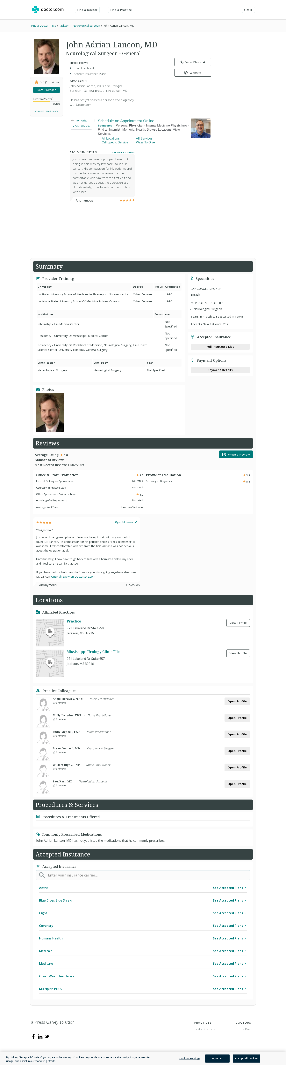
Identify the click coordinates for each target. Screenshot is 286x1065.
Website (196, 73)
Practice (74, 621)
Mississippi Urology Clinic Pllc (93, 651)
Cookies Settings (189, 1058)
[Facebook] (33, 1036)
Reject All (217, 1058)
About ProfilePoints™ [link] (46, 111)
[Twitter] (47, 1036)
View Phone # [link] (195, 62)
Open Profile (237, 701)
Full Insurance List (220, 346)
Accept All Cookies (246, 1058)
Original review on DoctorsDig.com (73, 576)
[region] (143, 1058)
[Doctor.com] (47, 9)
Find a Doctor (87, 10)
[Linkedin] (40, 1036)
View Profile (238, 623)
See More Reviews (123, 152)
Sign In (248, 9)
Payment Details (220, 370)
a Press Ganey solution (53, 1022)
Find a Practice (121, 10)
